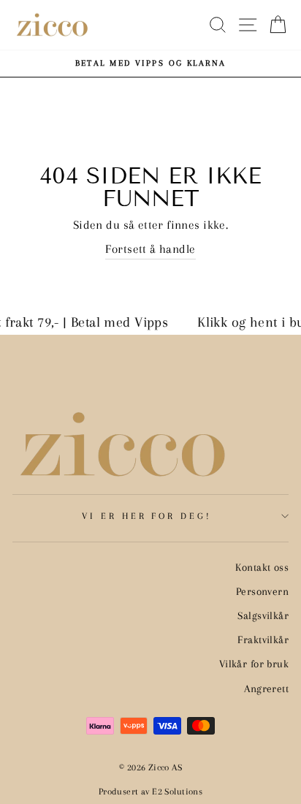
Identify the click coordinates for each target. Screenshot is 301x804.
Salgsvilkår (263, 615)
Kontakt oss (262, 567)
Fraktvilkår (263, 639)
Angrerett (266, 688)
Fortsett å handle (150, 249)
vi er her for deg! (147, 516)
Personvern (262, 591)
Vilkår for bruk (254, 664)
